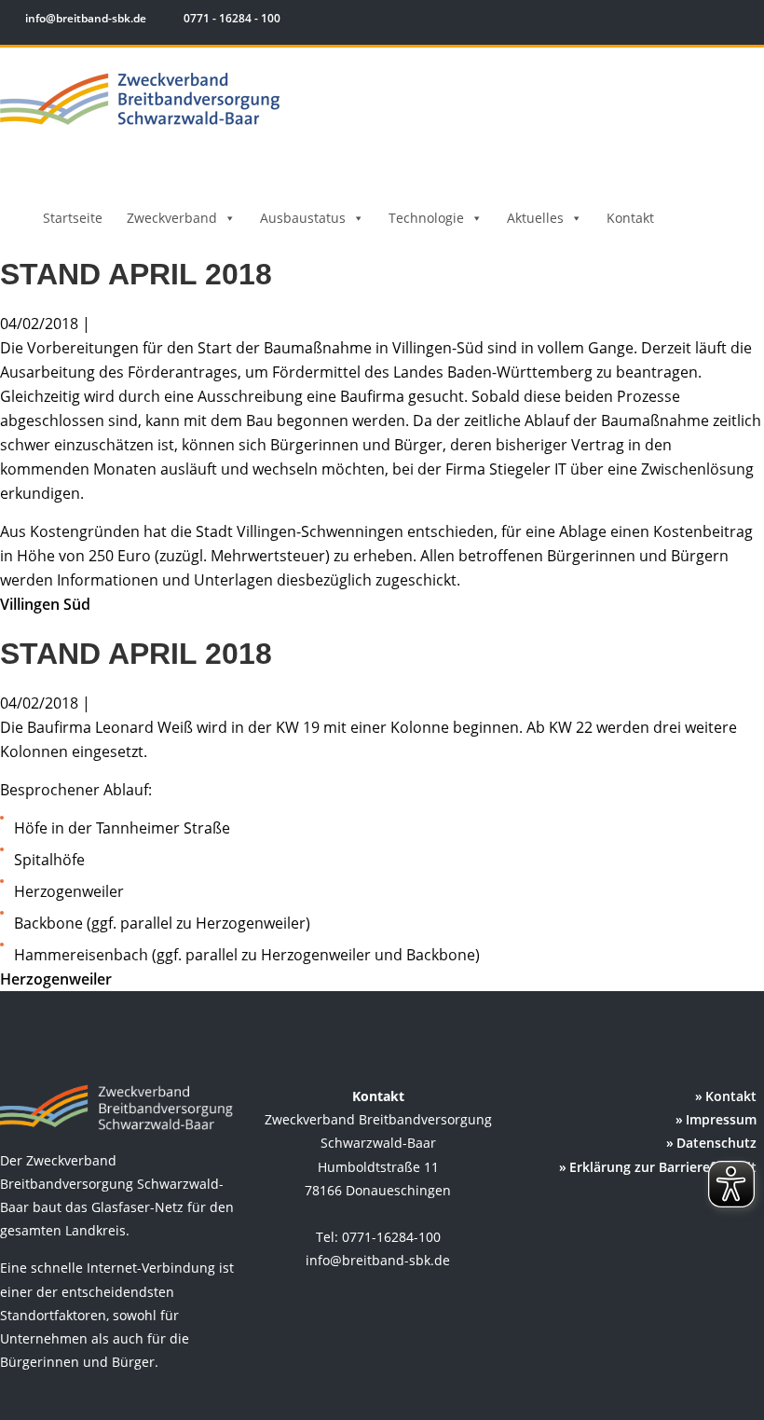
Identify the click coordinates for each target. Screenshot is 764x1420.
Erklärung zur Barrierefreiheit (663, 1167)
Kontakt (630, 218)
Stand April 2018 (136, 274)
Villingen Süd (45, 604)
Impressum (721, 1119)
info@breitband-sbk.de (85, 18)
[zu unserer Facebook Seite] (689, 21)
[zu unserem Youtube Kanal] (742, 21)
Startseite (72, 218)
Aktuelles (535, 218)
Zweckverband (172, 218)
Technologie (426, 218)
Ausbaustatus (303, 218)
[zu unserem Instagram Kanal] (716, 21)
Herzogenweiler (56, 979)
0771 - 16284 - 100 (230, 18)
